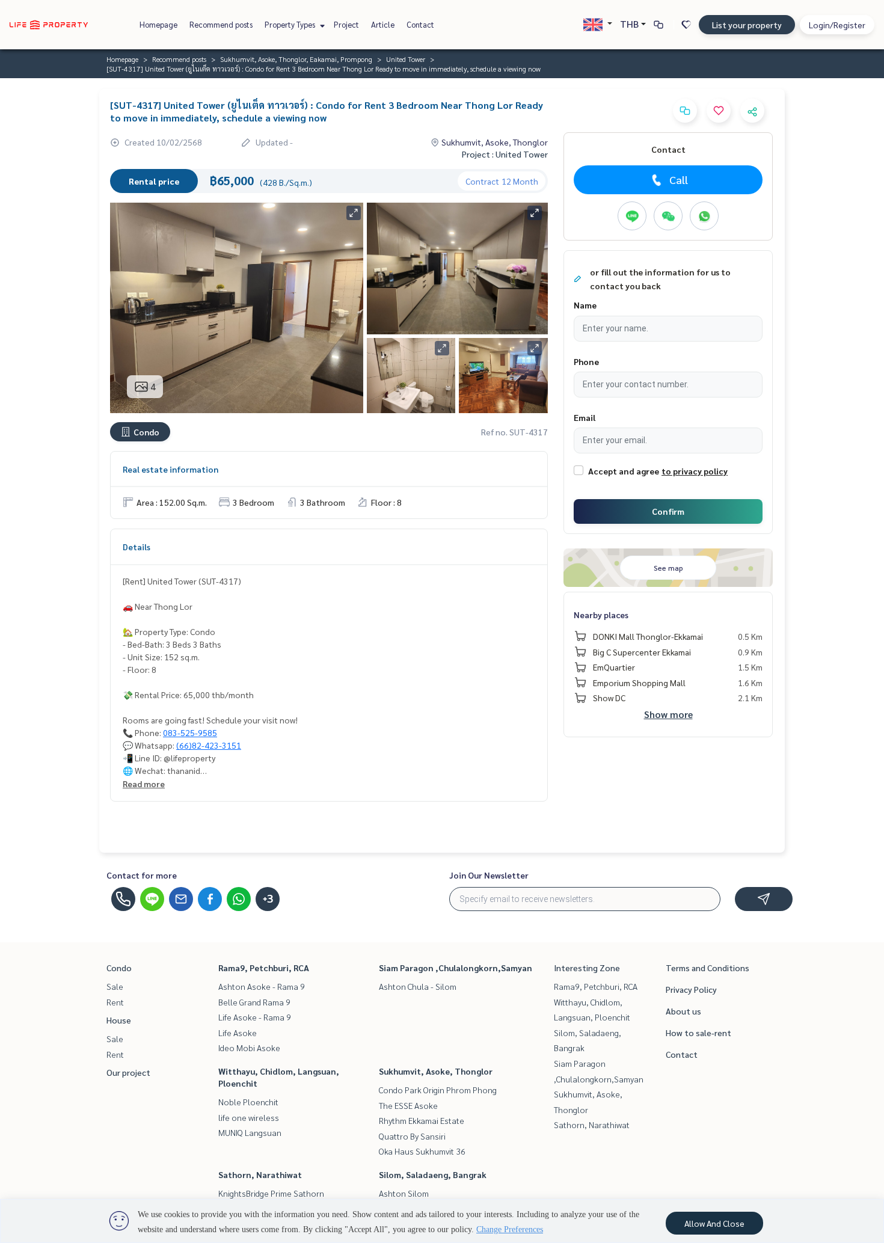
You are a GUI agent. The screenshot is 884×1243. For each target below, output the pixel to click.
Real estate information (170, 469)
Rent (115, 1001)
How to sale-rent (698, 1032)
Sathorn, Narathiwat (260, 1174)
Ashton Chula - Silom (417, 986)
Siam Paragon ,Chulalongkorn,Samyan (455, 967)
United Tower (405, 59)
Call (678, 179)
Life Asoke (237, 1032)
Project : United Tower (505, 154)
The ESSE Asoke (408, 1105)
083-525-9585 (190, 732)
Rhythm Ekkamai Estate (421, 1120)
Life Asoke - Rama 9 (254, 1016)
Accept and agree (623, 470)
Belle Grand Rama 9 (254, 1001)
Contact (420, 24)
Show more (668, 714)
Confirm (668, 511)
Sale (114, 986)
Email (584, 417)
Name (585, 304)
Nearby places (601, 614)
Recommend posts (221, 24)
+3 (268, 899)
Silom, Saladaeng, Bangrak (433, 1174)
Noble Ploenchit (248, 1101)
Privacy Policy (691, 989)
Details (136, 546)
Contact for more (141, 875)
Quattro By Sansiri (412, 1136)
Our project (128, 1072)
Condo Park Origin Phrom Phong (438, 1089)
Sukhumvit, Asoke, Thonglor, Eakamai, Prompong (296, 59)
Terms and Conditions (707, 967)
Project (346, 24)
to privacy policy (694, 470)
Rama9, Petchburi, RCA (263, 967)
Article (382, 24)
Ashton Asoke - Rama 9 (261, 986)
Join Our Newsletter (489, 875)
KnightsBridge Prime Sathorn (271, 1193)
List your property (747, 24)
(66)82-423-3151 (208, 745)
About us (683, 1010)
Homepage (158, 24)
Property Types (291, 24)
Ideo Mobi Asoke (249, 1047)
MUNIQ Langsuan (249, 1132)
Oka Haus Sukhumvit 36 (422, 1151)
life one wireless (248, 1117)
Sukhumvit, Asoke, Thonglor (436, 1071)
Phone (586, 361)
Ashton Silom (404, 1193)
